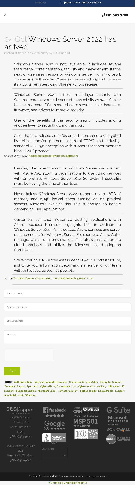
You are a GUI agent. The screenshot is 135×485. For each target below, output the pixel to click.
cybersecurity (39, 53)
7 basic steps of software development (53, 155)
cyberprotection (66, 386)
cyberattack (47, 386)
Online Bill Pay (93, 2)
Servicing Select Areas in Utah (43, 476)
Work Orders (73, 2)
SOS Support (61, 53)
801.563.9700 (116, 15)
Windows (30, 395)
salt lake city (88, 391)
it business (114, 386)
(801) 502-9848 (22, 460)
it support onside (25, 391)
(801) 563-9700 (22, 436)
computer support (111, 382)
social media (105, 391)
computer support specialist (21, 386)
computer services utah (83, 382)
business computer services (50, 382)
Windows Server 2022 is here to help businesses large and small (53, 278)
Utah (21, 395)
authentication (23, 382)
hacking (101, 386)
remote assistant (68, 391)
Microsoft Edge (47, 391)
